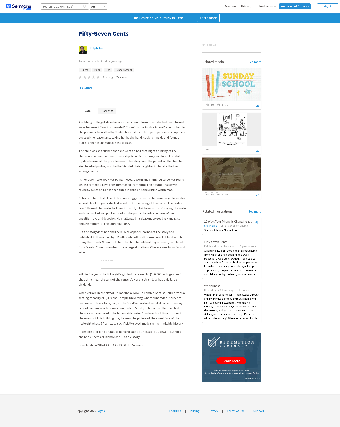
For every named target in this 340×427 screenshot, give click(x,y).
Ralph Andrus (99, 48)
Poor (97, 70)
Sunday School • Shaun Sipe (220, 230)
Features (230, 6)
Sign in (328, 6)
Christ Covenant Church (234, 225)
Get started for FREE (295, 6)
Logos (100, 411)
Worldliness (212, 286)
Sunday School (124, 70)
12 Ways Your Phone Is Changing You (228, 221)
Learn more (208, 18)
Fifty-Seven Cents (215, 242)
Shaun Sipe (210, 225)
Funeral (85, 70)
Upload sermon (265, 6)
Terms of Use (236, 411)
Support (258, 411)
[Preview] (256, 222)
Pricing (246, 6)
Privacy (213, 411)
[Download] (257, 105)
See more (255, 62)
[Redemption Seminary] (231, 357)
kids (108, 70)
